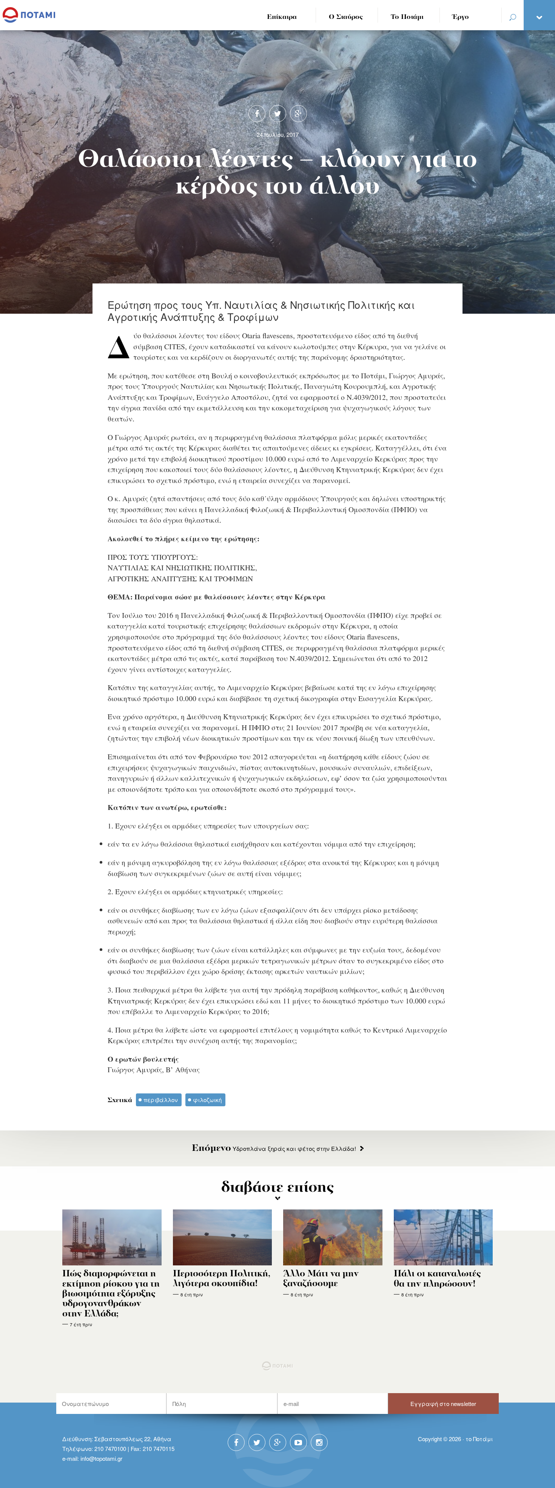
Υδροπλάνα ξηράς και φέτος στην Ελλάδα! (274, 1148)
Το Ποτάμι (407, 17)
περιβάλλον (160, 1100)
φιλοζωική (207, 1100)
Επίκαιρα (282, 17)
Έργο (461, 17)
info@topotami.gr (101, 1458)
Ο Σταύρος (346, 17)
